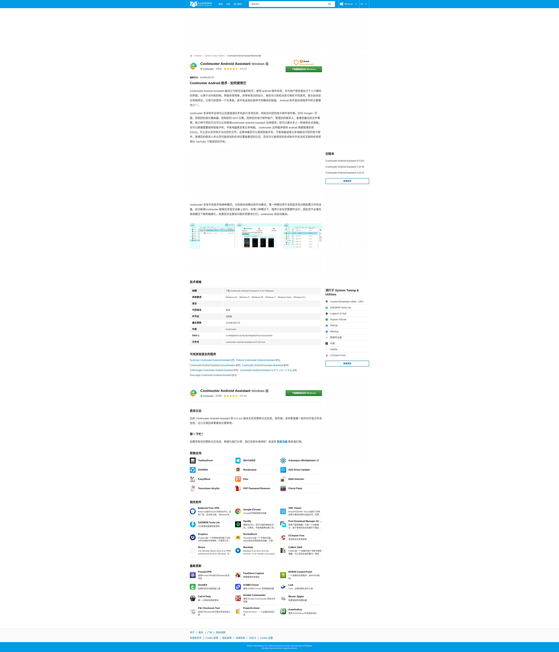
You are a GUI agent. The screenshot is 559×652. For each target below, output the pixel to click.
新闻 (221, 4)
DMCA (252, 638)
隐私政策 (227, 638)
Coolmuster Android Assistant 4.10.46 (345, 167)
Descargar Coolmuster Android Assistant (211, 375)
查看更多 (347, 181)
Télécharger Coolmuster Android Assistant (211, 370)
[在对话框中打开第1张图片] (259, 236)
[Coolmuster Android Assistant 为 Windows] (193, 65)
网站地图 (220, 632)
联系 (201, 632)
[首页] (191, 55)
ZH (361, 4)
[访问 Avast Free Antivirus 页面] (304, 62)
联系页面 (282, 441)
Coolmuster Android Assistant (234, 64)
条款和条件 (195, 638)
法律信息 (240, 638)
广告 (209, 632)
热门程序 (238, 4)
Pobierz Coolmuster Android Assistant (255, 360)
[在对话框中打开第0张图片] (212, 236)
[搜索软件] (330, 4)
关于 (192, 632)
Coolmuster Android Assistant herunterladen (212, 365)
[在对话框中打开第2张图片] (306, 236)
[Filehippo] (201, 4)
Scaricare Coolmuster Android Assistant (210, 360)
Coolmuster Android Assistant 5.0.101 (345, 161)
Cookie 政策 (212, 638)
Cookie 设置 (266, 638)
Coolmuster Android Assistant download (262, 365)
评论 (228, 4)
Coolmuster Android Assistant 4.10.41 (345, 173)
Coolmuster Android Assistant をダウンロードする (266, 370)
